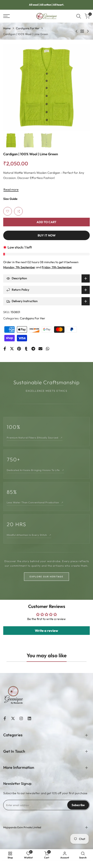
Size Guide (10, 199)
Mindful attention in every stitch (29, 534)
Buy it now (47, 235)
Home (7, 28)
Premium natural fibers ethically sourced (35, 437)
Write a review (46, 630)
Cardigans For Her (27, 28)
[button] (7, 211)
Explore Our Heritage (46, 576)
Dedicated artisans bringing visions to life (35, 470)
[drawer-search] (78, 16)
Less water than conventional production (35, 502)
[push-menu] (6, 16)
